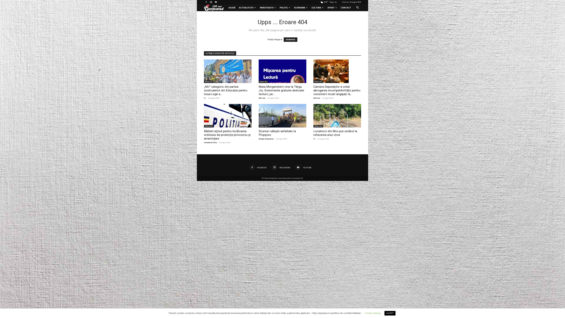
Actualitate (246, 7)
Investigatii (266, 7)
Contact (346, 7)
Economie (299, 7)
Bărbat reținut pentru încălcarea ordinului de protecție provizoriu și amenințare (227, 134)
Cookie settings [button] (373, 313)
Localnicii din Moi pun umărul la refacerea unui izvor (335, 133)
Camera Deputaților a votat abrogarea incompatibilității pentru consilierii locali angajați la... (336, 90)
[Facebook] (206, 2)
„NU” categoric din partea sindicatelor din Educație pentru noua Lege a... (225, 90)
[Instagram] (211, 2)
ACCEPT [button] (390, 313)
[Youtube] (216, 2)
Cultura (316, 7)
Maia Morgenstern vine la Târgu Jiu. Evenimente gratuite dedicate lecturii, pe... (281, 90)
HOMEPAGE (290, 40)
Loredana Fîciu (210, 142)
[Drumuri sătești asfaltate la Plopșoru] (282, 115)
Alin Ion (262, 98)
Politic (284, 7)
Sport (331, 7)
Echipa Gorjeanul (266, 139)
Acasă (232, 7)
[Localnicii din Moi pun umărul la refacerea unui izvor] (337, 115)
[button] (357, 7)
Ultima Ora (209, 82)
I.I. (205, 98)
